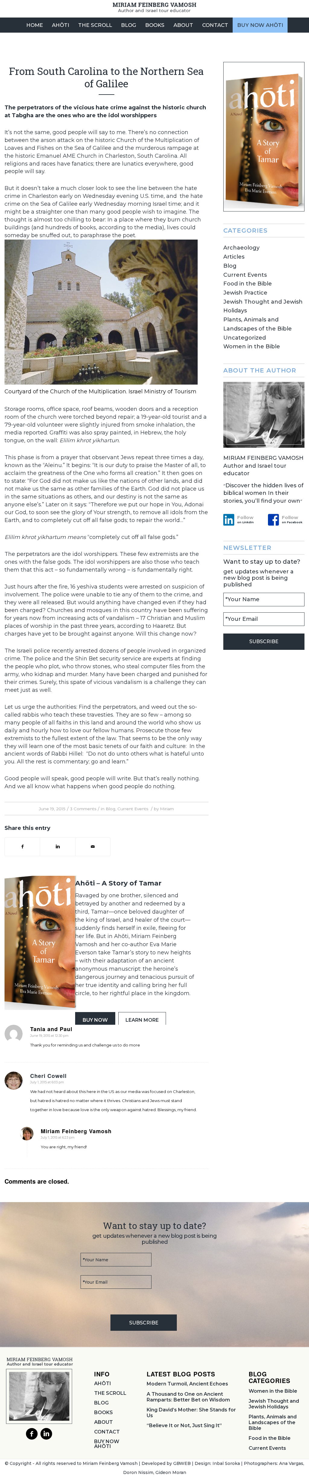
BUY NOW (95, 1020)
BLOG (101, 1403)
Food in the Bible (247, 283)
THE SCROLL (110, 1393)
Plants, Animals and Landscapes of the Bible (273, 1422)
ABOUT (103, 1422)
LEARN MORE (142, 1020)
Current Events (132, 808)
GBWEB (182, 1463)
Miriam (167, 808)
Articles (233, 256)
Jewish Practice (245, 292)
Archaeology (241, 247)
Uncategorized (244, 337)
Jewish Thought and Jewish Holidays (274, 1404)
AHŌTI (102, 1383)
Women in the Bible (251, 346)
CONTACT (107, 1432)
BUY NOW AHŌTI (106, 1444)
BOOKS (103, 1412)
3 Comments (83, 808)
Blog (110, 808)
